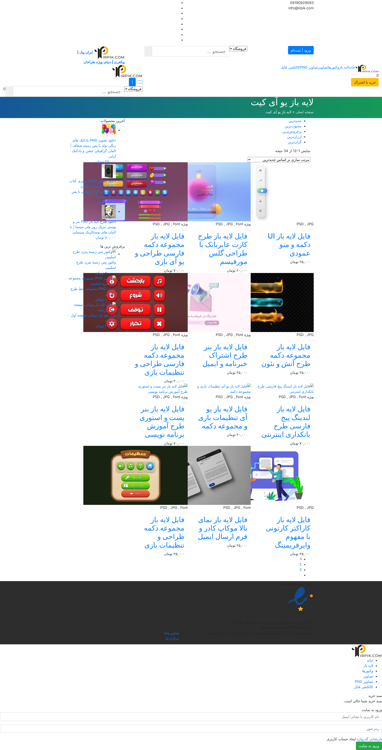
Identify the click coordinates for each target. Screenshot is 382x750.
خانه (352, 67)
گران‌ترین (295, 142)
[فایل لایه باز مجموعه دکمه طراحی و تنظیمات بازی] (135, 475)
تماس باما (171, 633)
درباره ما (172, 638)
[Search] (148, 51)
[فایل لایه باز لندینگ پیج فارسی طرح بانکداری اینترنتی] (285, 388)
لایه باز (344, 67)
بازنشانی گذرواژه (369, 739)
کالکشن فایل (290, 67)
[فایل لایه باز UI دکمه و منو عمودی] (261, 191)
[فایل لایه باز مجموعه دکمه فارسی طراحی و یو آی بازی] (135, 191)
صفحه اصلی (305, 112)
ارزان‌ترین (294, 136)
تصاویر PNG (309, 67)
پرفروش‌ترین (292, 131)
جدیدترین (295, 120)
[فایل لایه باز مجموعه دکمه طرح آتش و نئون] (261, 302)
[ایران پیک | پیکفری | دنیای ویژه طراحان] (367, 68)
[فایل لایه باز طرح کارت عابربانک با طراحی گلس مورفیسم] (198, 191)
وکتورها (333, 67)
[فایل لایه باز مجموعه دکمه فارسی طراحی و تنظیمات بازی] (135, 302)
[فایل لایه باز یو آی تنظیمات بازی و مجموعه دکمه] (222, 388)
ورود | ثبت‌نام (301, 50)
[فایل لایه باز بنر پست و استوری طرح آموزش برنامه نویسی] (159, 388)
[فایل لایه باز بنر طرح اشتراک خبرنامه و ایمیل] (198, 302)
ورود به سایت (369, 746)
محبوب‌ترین (293, 126)
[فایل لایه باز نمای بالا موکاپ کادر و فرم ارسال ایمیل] (198, 475)
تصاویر (323, 67)
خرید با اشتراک (365, 82)
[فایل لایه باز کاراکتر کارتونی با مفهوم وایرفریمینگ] (261, 475)
